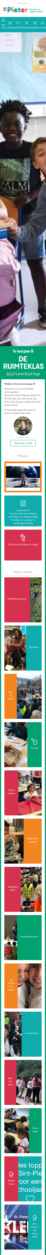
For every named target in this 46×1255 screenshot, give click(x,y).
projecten (17, 27)
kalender (35, 27)
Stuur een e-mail (23, 443)
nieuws (10, 27)
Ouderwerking (23, 3)
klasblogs (26, 27)
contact (42, 27)
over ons (3, 26)
